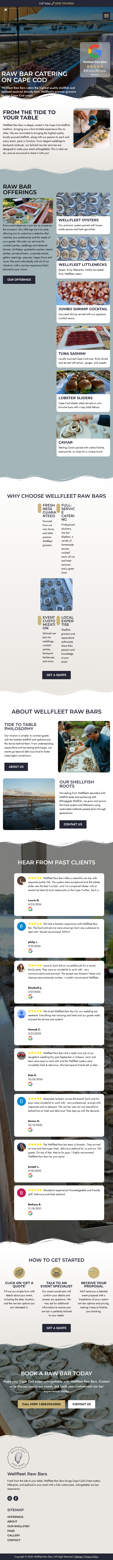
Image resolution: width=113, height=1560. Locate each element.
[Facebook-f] (15, 1498)
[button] (106, 16)
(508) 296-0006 (64, 3)
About (12, 1521)
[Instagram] (9, 1498)
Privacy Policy (91, 1556)
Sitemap (79, 1556)
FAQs (11, 1530)
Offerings (15, 1517)
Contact (13, 1540)
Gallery (13, 1535)
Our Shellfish (18, 1526)
